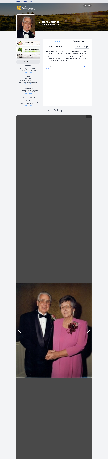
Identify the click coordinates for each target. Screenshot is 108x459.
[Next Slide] (89, 330)
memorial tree (64, 67)
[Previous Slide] (19, 330)
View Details (28, 72)
